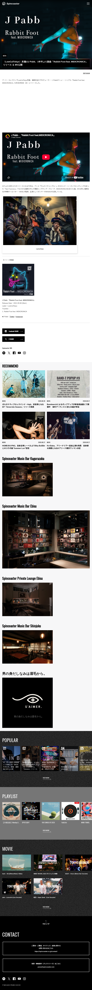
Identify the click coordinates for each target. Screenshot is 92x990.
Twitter (12, 316)
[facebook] (14, 354)
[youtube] (19, 354)
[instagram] (24, 354)
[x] (9, 354)
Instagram (19, 316)
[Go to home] (10, 3)
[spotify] (4, 354)
